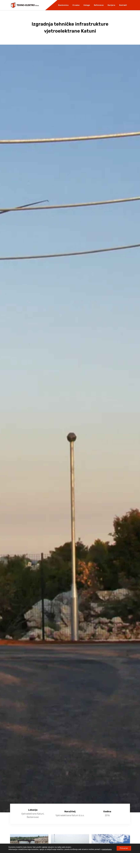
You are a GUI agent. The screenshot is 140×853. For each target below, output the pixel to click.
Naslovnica (63, 5)
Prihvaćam (124, 848)
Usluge (87, 5)
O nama (76, 5)
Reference (99, 5)
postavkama (107, 849)
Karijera (111, 5)
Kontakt (123, 5)
